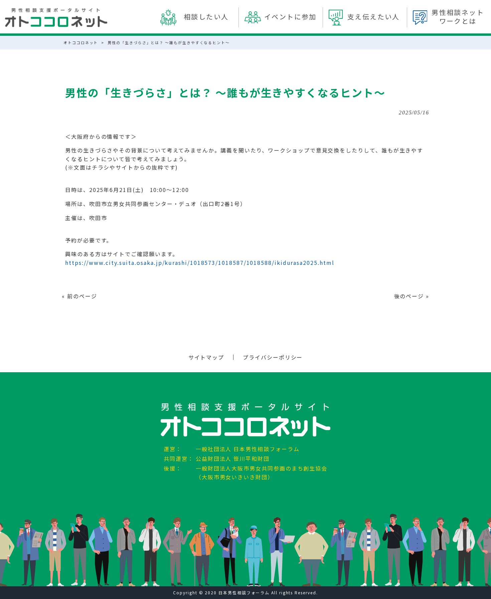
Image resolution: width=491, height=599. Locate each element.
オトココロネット (80, 42)
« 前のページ (79, 296)
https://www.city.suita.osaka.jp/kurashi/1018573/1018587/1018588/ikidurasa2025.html (199, 263)
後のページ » (411, 296)
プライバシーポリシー (273, 357)
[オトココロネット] (56, 17)
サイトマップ (206, 357)
